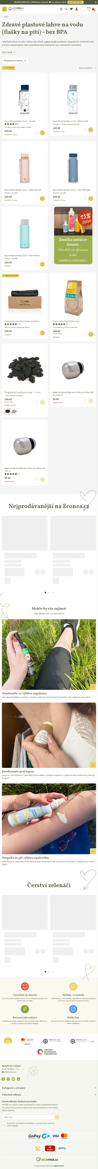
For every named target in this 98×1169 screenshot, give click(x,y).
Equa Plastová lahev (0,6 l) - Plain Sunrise (22, 189)
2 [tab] (49, 593)
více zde (15, 1125)
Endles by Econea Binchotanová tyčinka (22, 321)
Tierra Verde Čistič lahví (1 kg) (66, 321)
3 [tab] (53, 593)
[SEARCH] (66, 9)
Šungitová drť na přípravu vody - (22, 392)
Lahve (6, 17)
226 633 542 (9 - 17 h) (11, 1069)
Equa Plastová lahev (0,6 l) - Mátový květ (70, 121)
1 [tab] (45, 593)
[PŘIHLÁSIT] (56, 1117)
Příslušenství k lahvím (15, 60)
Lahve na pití (50, 41)
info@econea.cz (10, 1072)
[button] (10, 124)
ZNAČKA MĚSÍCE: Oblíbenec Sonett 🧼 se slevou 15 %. (48, 2)
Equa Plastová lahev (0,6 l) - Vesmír (19, 121)
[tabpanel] (25, 551)
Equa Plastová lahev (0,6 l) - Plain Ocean (22, 255)
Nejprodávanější (11, 275)
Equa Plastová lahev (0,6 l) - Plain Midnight (71, 189)
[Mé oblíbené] (71, 9)
